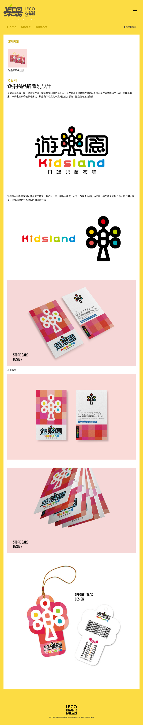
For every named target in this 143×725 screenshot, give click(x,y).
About (26, 27)
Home (12, 27)
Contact (41, 27)
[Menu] (135, 10)
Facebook (130, 26)
